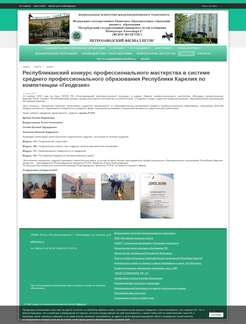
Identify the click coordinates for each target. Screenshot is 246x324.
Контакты (204, 53)
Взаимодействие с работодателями (107, 53)
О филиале (117, 48)
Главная (26, 67)
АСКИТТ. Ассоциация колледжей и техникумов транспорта (146, 243)
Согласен (216, 314)
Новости (186, 53)
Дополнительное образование (56, 53)
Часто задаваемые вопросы (116, 59)
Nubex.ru (80, 304)
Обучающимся (140, 48)
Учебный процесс (189, 48)
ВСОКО (145, 59)
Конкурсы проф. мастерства (156, 53)
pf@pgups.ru (37, 241)
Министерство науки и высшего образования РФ (141, 248)
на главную (25, 6)
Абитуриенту (163, 48)
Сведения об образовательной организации (75, 48)
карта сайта (40, 6)
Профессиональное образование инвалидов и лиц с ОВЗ (145, 268)
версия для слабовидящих (62, 6)
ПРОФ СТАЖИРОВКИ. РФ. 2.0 (131, 273)
